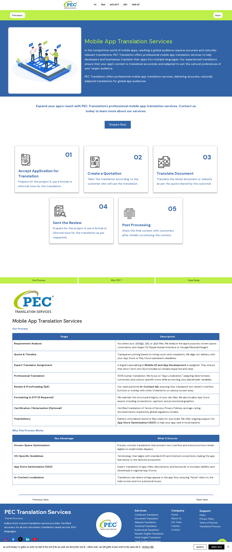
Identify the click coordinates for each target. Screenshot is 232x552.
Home (174, 514)
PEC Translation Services (38, 511)
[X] (20, 539)
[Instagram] (6, 539)
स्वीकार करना (216, 547)
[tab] (39, 280)
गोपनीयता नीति (148, 547)
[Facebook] (13, 539)
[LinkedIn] (27, 539)
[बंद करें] (228, 546)
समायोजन (200, 547)
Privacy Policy (206, 518)
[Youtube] (35, 539)
